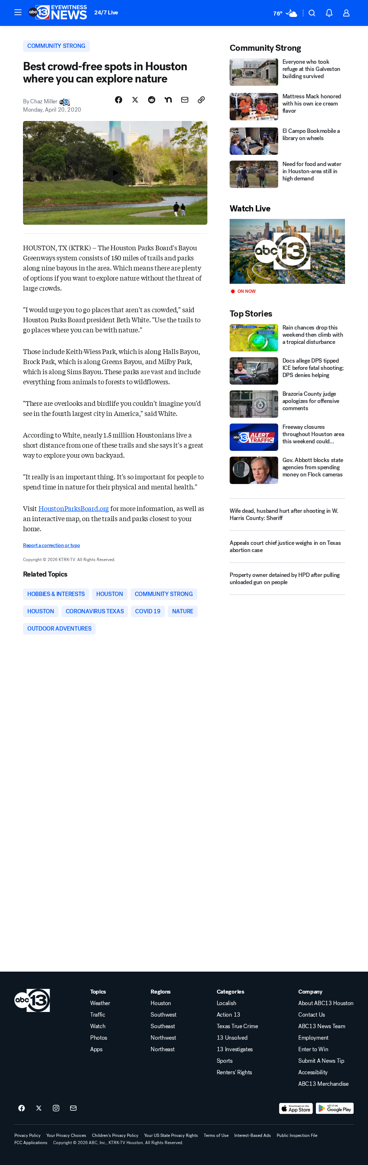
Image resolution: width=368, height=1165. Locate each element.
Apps (96, 1049)
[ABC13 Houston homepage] (57, 13)
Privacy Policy (27, 1135)
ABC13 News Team (321, 1026)
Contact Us (311, 1015)
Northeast (162, 1049)
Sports (225, 1061)
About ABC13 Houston (326, 1003)
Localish (226, 1003)
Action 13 (228, 1015)
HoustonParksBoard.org (73, 508)
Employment (313, 1038)
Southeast (163, 1026)
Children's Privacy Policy (115, 1135)
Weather (100, 1003)
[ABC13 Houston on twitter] (39, 1108)
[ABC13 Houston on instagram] (56, 1108)
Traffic (97, 1015)
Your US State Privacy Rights (171, 1135)
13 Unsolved (232, 1038)
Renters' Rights (234, 1072)
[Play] (287, 251)
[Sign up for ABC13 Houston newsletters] (73, 1108)
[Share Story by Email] (185, 100)
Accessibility (313, 1072)
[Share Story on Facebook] (118, 100)
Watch (97, 1026)
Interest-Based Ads (252, 1135)
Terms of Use (216, 1135)
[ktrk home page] (32, 1000)
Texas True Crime (237, 1026)
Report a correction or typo (51, 545)
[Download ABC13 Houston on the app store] (296, 1108)
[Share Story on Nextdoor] (168, 100)
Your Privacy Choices (66, 1135)
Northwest (163, 1038)
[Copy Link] (201, 100)
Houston (161, 1003)
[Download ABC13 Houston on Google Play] (335, 1108)
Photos (98, 1038)
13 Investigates (235, 1049)
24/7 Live (106, 12)
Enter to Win (313, 1049)
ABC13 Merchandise (323, 1084)
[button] (18, 12)
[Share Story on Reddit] (152, 100)
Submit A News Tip (321, 1061)
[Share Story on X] (135, 100)
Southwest (163, 1015)
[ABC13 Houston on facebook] (21, 1108)
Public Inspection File (297, 1135)
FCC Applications (30, 1143)
